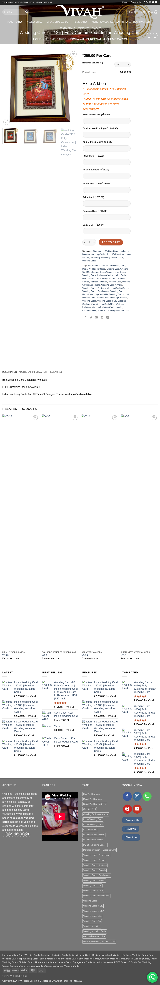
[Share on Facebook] (85, 317)
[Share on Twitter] (90, 317)
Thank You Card (96, 183)
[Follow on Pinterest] (153, 2)
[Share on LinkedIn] (107, 317)
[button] (132, 12)
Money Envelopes (102, 22)
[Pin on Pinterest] (102, 317)
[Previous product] (155, 35)
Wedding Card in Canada (118, 288)
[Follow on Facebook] (144, 2)
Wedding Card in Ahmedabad (96, 855)
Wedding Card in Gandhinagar (95, 291)
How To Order (141, 22)
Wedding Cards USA (105, 304)
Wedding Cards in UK (107, 301)
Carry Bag (93, 224)
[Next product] (149, 35)
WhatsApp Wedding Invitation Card (113, 310)
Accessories (34, 22)
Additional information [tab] (33, 372)
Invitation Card (103, 275)
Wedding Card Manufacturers (95, 298)
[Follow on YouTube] (156, 2)
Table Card (93, 197)
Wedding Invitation (91, 926)
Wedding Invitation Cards (103, 307)
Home (10, 22)
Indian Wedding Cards (93, 824)
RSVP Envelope (96, 169)
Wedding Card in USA (119, 294)
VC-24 (85, 655)
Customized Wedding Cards (105, 251)
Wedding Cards (89, 261)
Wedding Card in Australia (94, 288)
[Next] (72, 88)
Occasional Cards (57, 22)
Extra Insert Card (96, 114)
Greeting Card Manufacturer (95, 814)
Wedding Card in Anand (111, 285)
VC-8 (123, 655)
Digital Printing (97, 142)
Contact (96, 28)
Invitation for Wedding (98, 278)
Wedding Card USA (118, 298)
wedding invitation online (94, 936)
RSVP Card (93, 155)
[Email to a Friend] (96, 317)
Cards (19, 22)
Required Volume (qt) (92, 63)
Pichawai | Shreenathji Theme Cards (98, 39)
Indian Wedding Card (109, 272)
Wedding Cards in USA (93, 911)
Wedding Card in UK (99, 294)
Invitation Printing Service (95, 845)
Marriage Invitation (98, 282)
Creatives (83, 28)
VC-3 (44, 655)
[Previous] (8, 88)
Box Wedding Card (96, 265)
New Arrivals (123, 22)
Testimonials (67, 28)
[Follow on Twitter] (16, 834)
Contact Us (136, 2)
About (124, 2)
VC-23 (5, 655)
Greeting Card (113, 269)
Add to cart (111, 242)
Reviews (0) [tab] (55, 372)
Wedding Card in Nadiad (94, 880)
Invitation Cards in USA (94, 835)
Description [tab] (9, 372)
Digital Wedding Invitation (93, 269)
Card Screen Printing (100, 128)
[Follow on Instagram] (147, 2)
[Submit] (26, 12)
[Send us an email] (150, 2)
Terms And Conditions (14, 976)
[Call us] (147, 796)
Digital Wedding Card (115, 265)
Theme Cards (80, 22)
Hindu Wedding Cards (115, 254)
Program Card (95, 211)
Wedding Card (114, 282)
